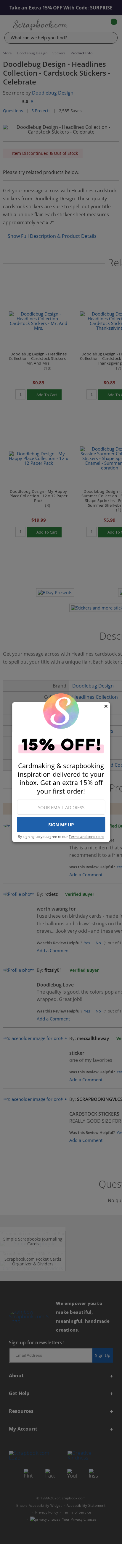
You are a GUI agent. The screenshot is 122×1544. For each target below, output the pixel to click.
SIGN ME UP (61, 825)
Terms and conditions (86, 836)
